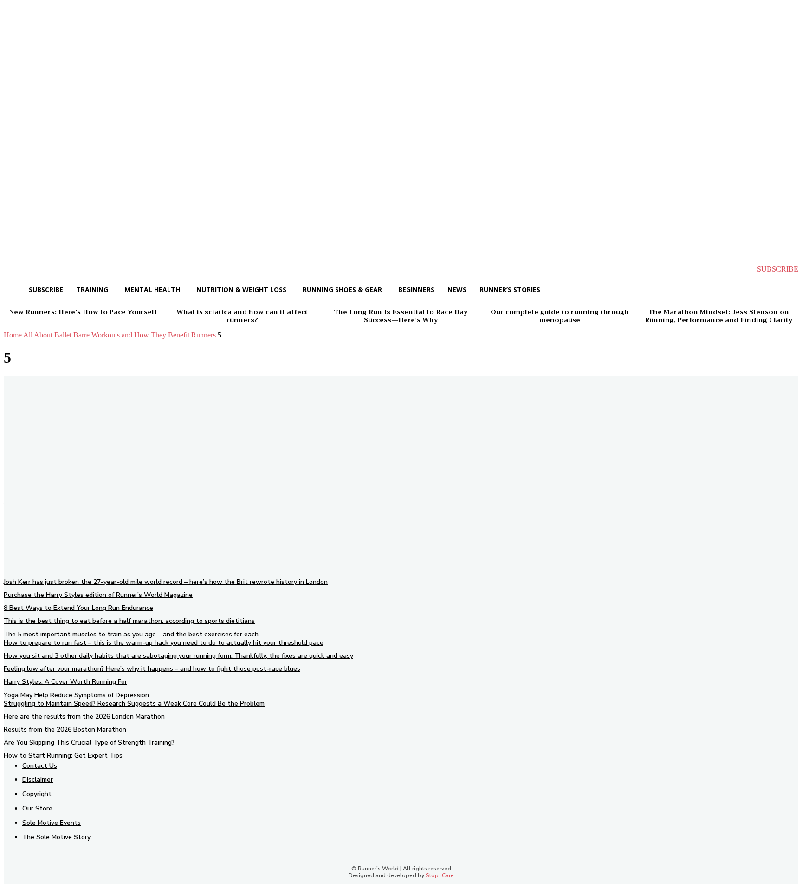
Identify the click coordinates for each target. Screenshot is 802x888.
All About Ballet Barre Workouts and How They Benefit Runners (119, 335)
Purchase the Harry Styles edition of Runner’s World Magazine (98, 594)
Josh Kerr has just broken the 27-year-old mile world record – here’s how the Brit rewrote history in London (166, 581)
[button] (18, 269)
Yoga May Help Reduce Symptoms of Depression (76, 695)
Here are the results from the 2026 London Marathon (84, 716)
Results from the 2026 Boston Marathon (65, 729)
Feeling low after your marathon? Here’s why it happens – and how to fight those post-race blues (152, 668)
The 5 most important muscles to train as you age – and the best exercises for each (131, 634)
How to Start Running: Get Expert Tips (63, 755)
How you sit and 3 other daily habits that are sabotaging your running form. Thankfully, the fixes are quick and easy (178, 655)
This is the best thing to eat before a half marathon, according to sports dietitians (129, 620)
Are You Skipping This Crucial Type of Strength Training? (89, 742)
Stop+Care (440, 875)
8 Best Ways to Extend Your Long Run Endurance (78, 607)
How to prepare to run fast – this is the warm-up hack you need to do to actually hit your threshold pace (163, 642)
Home (13, 335)
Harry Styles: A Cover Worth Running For (65, 681)
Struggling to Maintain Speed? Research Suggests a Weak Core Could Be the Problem (134, 703)
